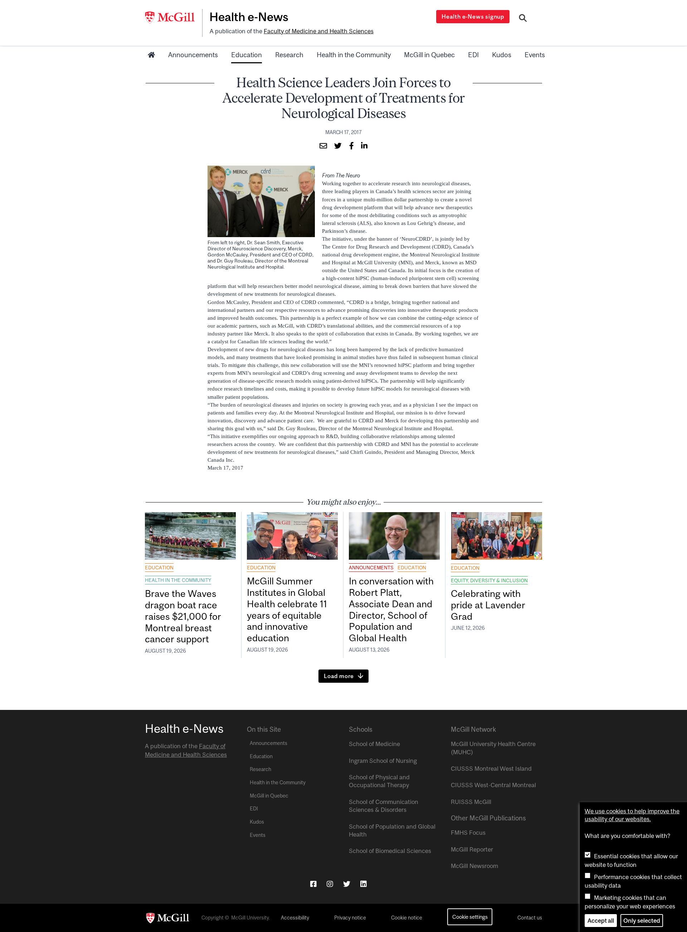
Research (289, 55)
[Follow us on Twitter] (346, 884)
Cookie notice (406, 918)
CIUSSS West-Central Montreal (493, 785)
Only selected (641, 920)
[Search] (523, 19)
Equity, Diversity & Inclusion (489, 580)
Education (246, 55)
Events (535, 55)
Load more (339, 676)
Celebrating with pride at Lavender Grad (488, 605)
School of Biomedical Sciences (390, 850)
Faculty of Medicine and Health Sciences (319, 31)
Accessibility (295, 918)
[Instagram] (330, 884)
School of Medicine (374, 743)
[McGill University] (173, 17)
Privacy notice (350, 918)
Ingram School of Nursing (383, 760)
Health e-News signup (473, 16)
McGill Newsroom (474, 865)
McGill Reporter (472, 849)
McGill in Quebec (429, 55)
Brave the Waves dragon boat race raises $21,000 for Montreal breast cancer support (183, 616)
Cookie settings (470, 917)
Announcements (193, 55)
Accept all (601, 920)
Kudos (501, 55)
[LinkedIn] (363, 884)
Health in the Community (354, 55)
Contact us (529, 918)
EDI (473, 55)
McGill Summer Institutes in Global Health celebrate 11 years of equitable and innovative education (287, 609)
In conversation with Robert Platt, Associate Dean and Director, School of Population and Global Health (391, 609)
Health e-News (248, 17)
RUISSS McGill (471, 801)
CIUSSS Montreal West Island (491, 768)
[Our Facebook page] (313, 884)
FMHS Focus (468, 832)
